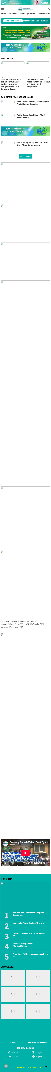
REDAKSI (13, 1043)
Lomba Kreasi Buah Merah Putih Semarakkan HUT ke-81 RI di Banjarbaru (38, 83)
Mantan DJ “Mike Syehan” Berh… (28, 923)
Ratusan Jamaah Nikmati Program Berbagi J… (28, 913)
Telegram (38, 1057)
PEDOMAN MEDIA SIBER (37, 1043)
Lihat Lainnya (25, 156)
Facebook (14, 1052)
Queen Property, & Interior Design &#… (29, 934)
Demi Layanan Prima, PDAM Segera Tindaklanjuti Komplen (33, 102)
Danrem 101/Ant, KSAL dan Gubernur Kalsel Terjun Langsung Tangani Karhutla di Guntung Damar (11, 84)
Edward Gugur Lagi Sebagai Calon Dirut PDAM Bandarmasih (32, 143)
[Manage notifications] (6, 1066)
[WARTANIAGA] (25, 9)
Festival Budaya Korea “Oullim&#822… (23, 944)
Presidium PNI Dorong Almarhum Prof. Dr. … (30, 955)
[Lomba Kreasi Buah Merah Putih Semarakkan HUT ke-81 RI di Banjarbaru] (38, 69)
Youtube (15, 1057)
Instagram (39, 1052)
